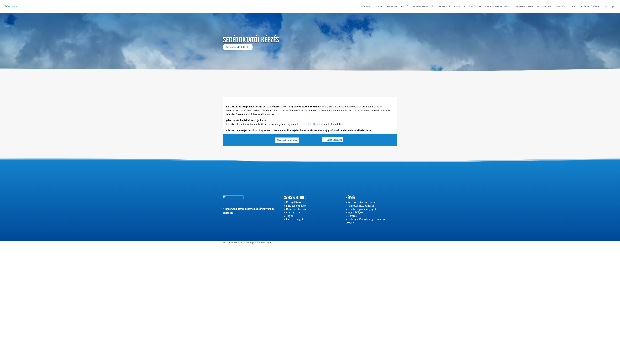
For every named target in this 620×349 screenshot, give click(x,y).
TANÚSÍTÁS (475, 6)
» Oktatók (351, 216)
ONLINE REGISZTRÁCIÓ (497, 6)
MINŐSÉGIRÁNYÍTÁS (423, 6)
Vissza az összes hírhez (287, 140)
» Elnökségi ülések (295, 205)
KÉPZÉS (443, 6)
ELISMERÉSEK (544, 6)
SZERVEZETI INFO (396, 6)
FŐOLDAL (366, 6)
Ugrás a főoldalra (334, 139)
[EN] (606, 6)
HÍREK (379, 6)
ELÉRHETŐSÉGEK (590, 6)
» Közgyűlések (292, 202)
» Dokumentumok (295, 209)
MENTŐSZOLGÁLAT (566, 6)
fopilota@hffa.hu (313, 124)
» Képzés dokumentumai (361, 202)
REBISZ (458, 6)
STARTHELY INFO (523, 6)
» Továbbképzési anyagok (361, 209)
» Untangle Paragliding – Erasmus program (366, 220)
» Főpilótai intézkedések (360, 205)
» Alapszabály (292, 212)
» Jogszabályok (354, 212)
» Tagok (288, 216)
